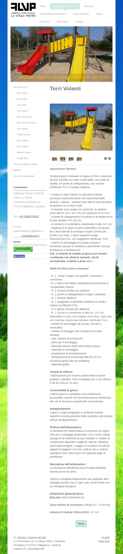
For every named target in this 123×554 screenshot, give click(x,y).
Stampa (21, 537)
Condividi (20, 256)
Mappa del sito (37, 537)
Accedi (105, 537)
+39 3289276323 (28, 216)
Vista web (104, 541)
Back (81, 523)
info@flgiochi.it (26, 236)
